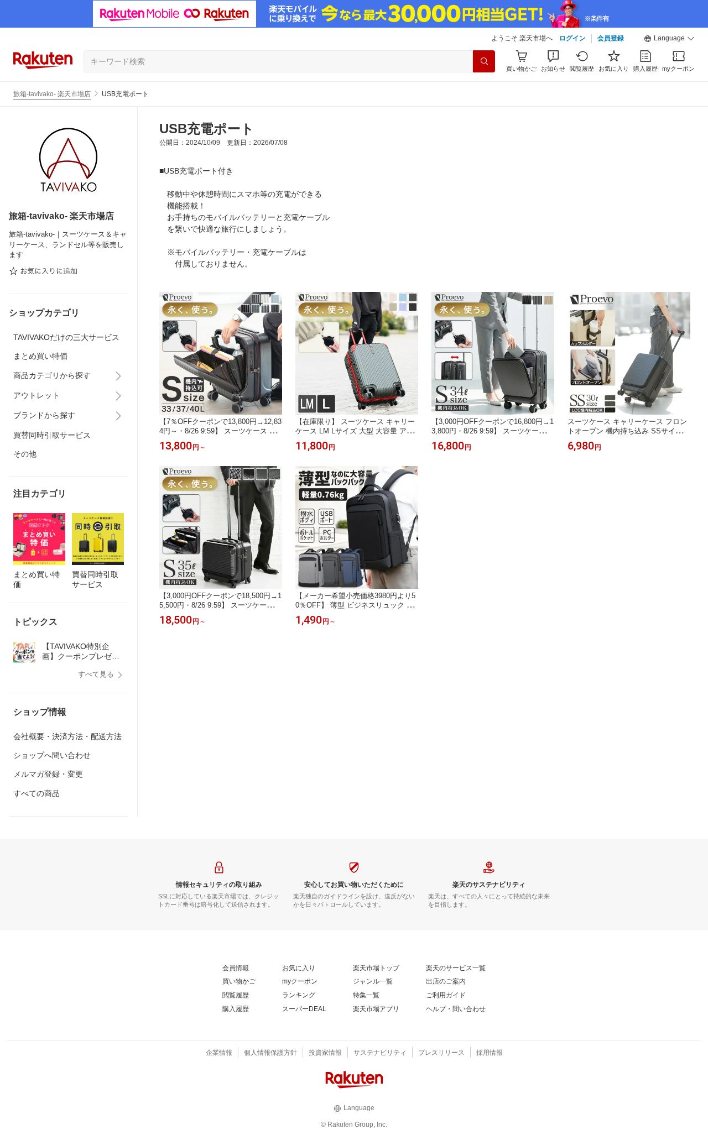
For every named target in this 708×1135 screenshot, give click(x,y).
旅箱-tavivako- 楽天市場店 (52, 94)
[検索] (484, 61)
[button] (669, 38)
